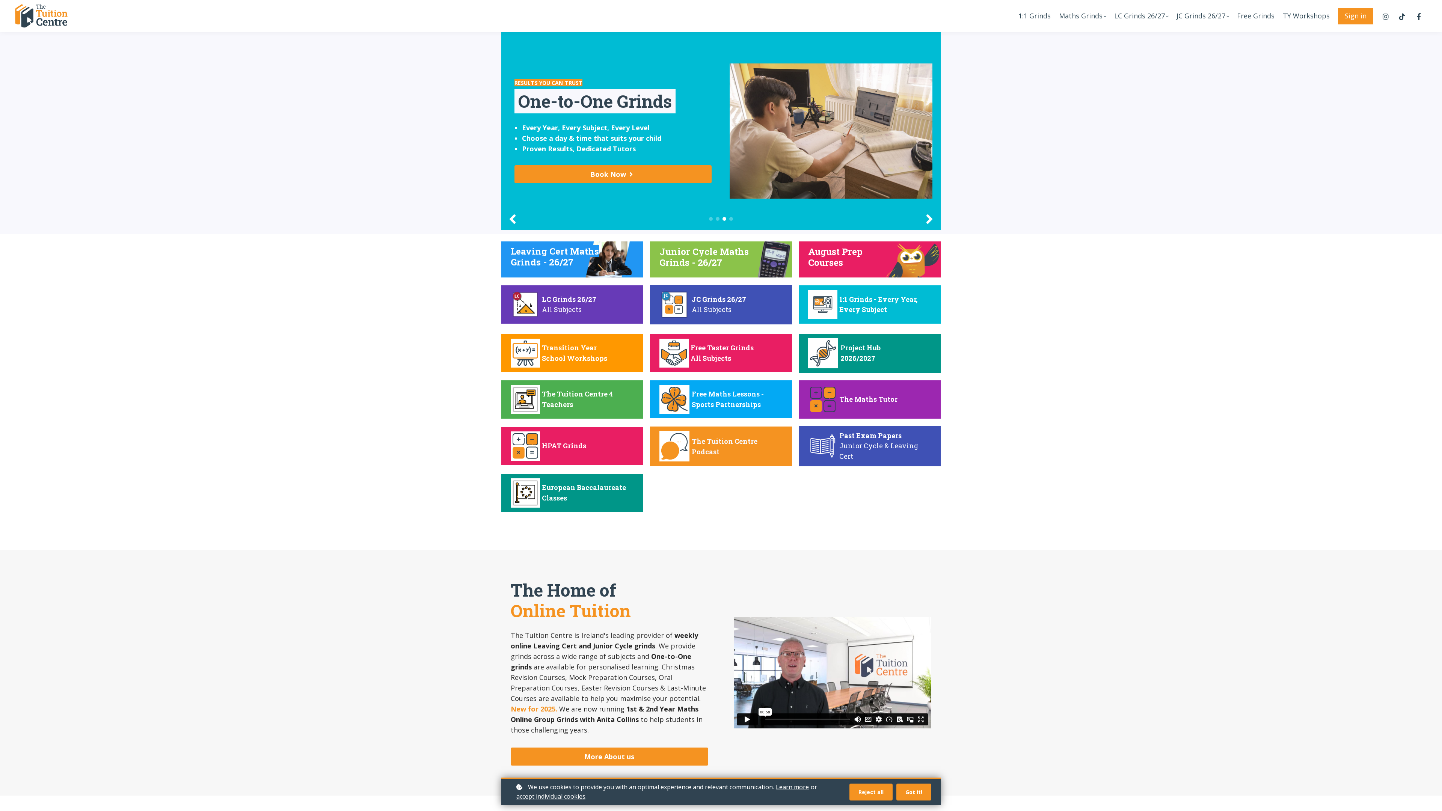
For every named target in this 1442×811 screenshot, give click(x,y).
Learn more (792, 787)
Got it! (913, 792)
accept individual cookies (550, 796)
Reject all (871, 792)
